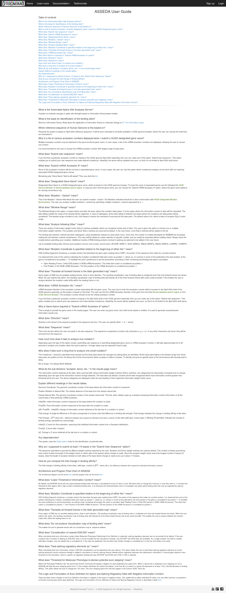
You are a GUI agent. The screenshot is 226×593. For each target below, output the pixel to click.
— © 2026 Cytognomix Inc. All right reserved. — (113, 589)
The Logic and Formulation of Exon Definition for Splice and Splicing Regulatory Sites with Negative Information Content (87, 102)
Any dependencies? (46, 73)
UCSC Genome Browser (48, 294)
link (96, 176)
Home (30, 3)
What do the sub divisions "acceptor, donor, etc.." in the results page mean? (69, 68)
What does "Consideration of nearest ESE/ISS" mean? (60, 94)
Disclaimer (138, 589)
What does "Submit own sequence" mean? (56, 31)
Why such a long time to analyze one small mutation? (60, 65)
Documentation (61, 3)
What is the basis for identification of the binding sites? (60, 24)
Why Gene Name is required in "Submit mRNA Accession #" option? (66, 55)
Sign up (210, 3)
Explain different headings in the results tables (57, 71)
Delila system (61, 441)
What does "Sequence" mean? (51, 60)
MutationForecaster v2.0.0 (81, 589)
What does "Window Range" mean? (53, 42)
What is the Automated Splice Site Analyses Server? (59, 21)
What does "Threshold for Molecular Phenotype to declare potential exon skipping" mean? (75, 99)
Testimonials (80, 3)
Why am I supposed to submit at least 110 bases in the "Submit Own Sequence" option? (74, 76)
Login (221, 3)
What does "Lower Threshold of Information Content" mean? (63, 84)
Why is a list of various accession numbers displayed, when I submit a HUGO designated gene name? (80, 29)
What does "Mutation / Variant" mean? (54, 39)
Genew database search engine (69, 187)
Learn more (43, 3)
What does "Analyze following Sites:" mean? (56, 44)
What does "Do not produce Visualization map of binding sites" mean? (67, 91)
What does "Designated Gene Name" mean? (56, 37)
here (69, 474)
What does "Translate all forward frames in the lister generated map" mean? (69, 50)
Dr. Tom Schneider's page (133, 122)
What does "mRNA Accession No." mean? (55, 52)
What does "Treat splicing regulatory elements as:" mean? (62, 97)
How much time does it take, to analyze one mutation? (60, 63)
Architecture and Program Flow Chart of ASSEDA (58, 81)
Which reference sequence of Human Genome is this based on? (65, 26)
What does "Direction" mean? (50, 58)
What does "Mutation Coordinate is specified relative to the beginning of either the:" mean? (75, 47)
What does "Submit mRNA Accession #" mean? (58, 34)
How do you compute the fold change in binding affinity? (61, 78)
